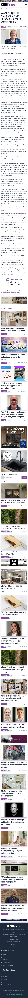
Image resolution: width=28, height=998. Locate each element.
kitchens (18, 292)
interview (5, 828)
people (10, 730)
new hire (5, 730)
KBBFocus (25, 26)
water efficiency (7, 292)
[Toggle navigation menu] (26, 4)
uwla (2, 292)
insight (4, 26)
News (7, 9)
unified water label (22, 291)
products (11, 557)
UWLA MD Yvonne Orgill (8, 59)
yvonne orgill (14, 291)
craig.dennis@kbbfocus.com (14, 946)
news (9, 334)
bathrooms (13, 292)
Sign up (24, 477)
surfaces (5, 799)
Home (2, 9)
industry (4, 334)
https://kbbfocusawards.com (14, 941)
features (9, 26)
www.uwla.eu (9, 274)
